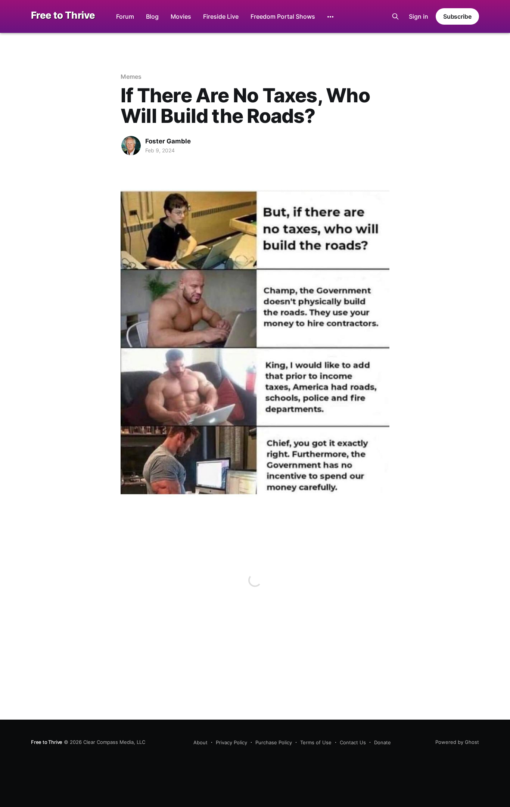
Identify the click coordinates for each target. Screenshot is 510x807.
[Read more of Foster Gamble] (131, 145)
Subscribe (457, 16)
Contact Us (353, 742)
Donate (382, 742)
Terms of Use (316, 742)
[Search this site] (395, 16)
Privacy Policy (231, 742)
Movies (181, 16)
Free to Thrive (63, 15)
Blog (152, 16)
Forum (125, 16)
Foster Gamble (168, 141)
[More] (330, 16)
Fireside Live (221, 16)
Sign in (418, 16)
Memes (131, 76)
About (200, 742)
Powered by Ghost (457, 742)
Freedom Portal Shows (283, 16)
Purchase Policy (273, 742)
